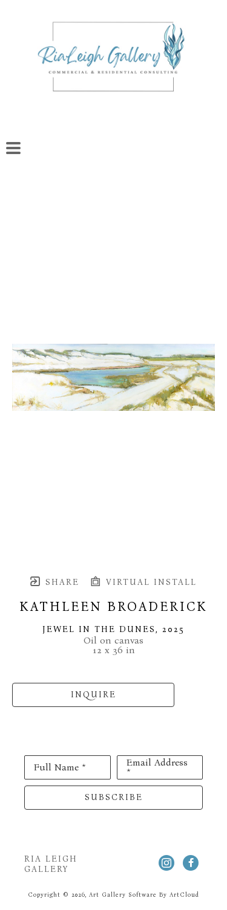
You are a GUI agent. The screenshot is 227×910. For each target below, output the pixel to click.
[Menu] (13, 148)
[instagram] (166, 863)
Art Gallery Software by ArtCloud (144, 895)
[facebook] (191, 863)
